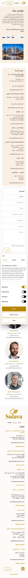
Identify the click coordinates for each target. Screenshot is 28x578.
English (17, 3)
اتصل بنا (7, 569)
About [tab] (23, 260)
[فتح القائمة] (3, 3)
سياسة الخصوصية (14, 574)
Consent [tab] (5, 260)
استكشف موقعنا (20, 446)
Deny (14, 320)
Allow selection (14, 314)
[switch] (24, 292)
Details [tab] (14, 260)
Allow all (14, 309)
